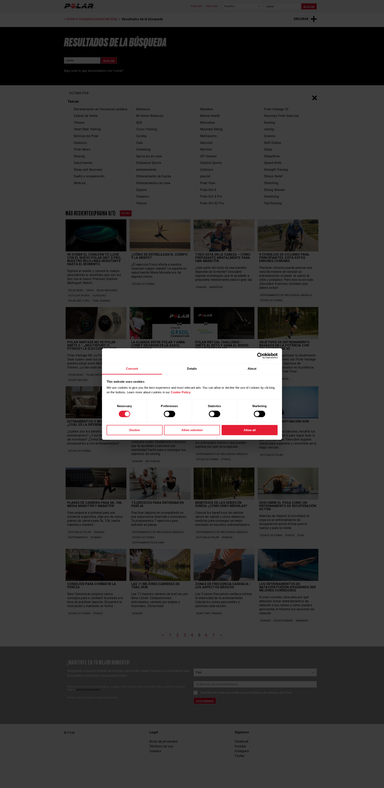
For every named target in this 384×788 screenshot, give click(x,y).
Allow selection (192, 430)
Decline (134, 430)
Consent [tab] (132, 368)
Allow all (250, 430)
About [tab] (252, 368)
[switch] (169, 414)
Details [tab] (192, 368)
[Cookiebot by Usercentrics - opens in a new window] (260, 356)
